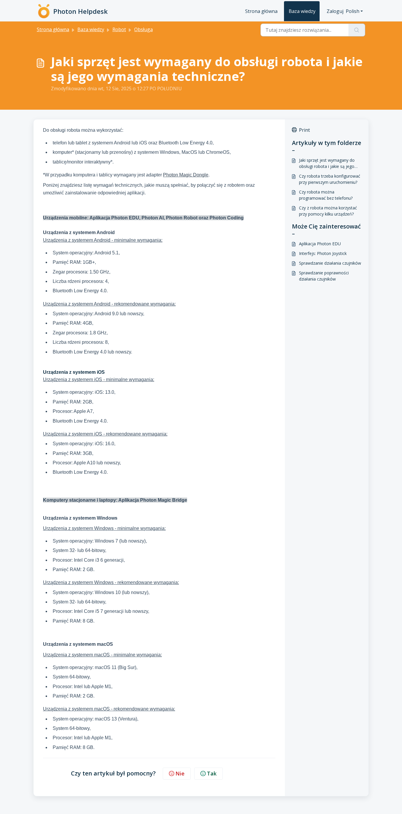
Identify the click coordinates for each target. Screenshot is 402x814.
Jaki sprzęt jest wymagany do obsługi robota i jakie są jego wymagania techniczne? (327, 163)
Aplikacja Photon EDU (320, 243)
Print (304, 130)
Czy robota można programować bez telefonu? (326, 195)
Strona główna (261, 11)
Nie (180, 773)
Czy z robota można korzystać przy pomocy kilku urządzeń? (328, 211)
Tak (212, 773)
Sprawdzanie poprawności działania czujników (324, 276)
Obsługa (143, 29)
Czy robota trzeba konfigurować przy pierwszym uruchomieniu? (329, 179)
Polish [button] (352, 11)
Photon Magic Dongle (185, 174)
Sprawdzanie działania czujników (330, 263)
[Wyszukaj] (356, 30)
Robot (119, 29)
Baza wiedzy (302, 11)
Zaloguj (335, 11)
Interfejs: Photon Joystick (323, 253)
